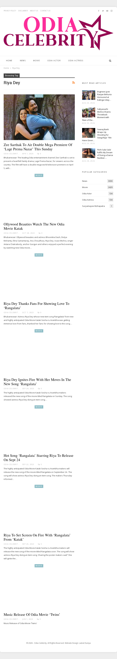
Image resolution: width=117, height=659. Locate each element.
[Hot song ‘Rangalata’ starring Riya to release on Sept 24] (39, 428)
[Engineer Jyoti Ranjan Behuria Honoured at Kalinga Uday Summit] (88, 95)
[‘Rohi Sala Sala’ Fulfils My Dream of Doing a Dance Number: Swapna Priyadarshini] (88, 153)
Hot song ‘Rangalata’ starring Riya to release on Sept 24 (38, 457)
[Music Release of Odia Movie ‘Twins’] (39, 587)
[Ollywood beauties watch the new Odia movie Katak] (39, 196)
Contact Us (45, 11)
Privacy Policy (10, 11)
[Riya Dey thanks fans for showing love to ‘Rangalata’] (39, 276)
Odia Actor (54, 60)
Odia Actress (75, 60)
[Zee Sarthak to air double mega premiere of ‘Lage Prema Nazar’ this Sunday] (39, 117)
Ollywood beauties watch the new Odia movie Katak (34, 226)
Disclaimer (23, 11)
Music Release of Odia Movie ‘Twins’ (32, 614)
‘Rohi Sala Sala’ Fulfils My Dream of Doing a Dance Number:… (105, 153)
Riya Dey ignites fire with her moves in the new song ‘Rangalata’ (37, 381)
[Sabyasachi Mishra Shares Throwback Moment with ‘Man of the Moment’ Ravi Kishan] (88, 112)
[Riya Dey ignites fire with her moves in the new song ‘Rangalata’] (39, 352)
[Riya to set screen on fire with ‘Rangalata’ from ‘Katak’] (39, 507)
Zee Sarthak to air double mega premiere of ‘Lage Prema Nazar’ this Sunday (38, 146)
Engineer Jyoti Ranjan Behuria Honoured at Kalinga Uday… (104, 95)
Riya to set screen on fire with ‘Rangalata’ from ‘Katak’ (37, 537)
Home (9, 60)
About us (34, 11)
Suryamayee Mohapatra (93, 206)
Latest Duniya (85, 643)
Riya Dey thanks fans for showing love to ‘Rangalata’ (36, 305)
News (23, 60)
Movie (36, 60)
